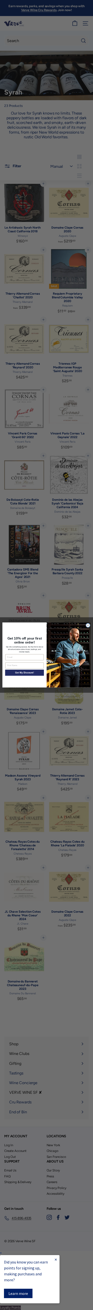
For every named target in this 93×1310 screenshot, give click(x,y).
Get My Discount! (24, 672)
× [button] (1, 1253)
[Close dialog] (88, 625)
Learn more (18, 1293)
